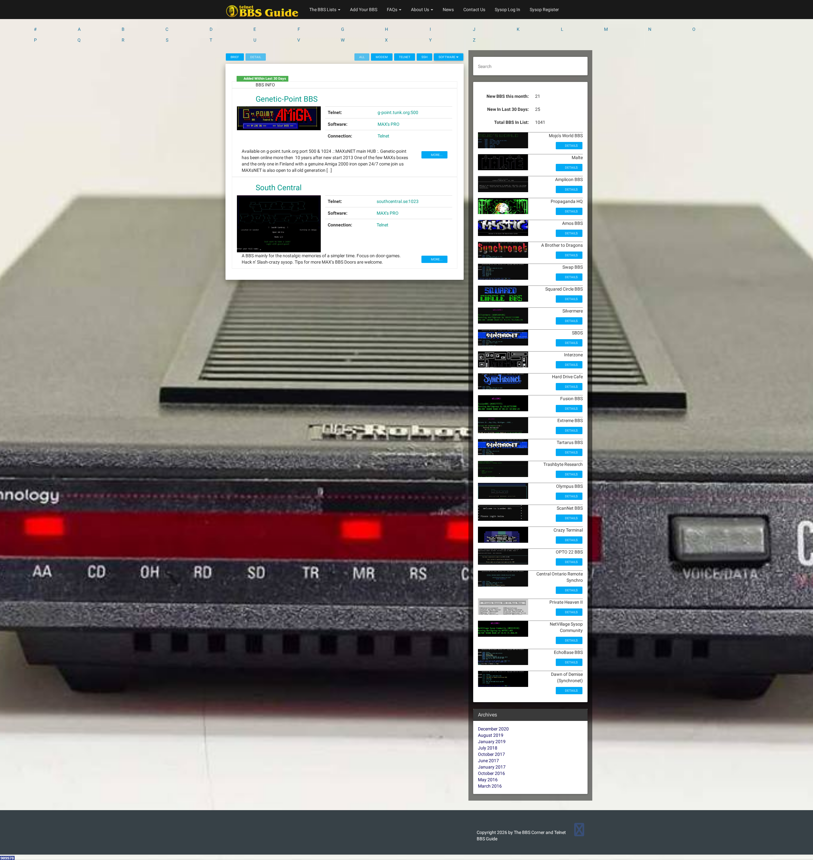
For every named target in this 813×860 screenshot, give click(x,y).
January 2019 (492, 741)
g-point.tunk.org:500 (398, 112)
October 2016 (491, 773)
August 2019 (490, 735)
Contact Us (474, 9)
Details (571, 145)
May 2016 (488, 779)
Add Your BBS (363, 9)
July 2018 (487, 747)
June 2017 (488, 760)
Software (447, 57)
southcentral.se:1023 (398, 201)
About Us (420, 9)
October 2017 (491, 754)
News (448, 9)
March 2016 (490, 786)
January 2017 (492, 766)
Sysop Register (544, 9)
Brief (235, 57)
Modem (382, 57)
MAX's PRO (389, 124)
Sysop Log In (507, 9)
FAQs (392, 9)
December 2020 (493, 728)
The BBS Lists (323, 9)
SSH (424, 57)
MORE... (436, 155)
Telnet (404, 57)
